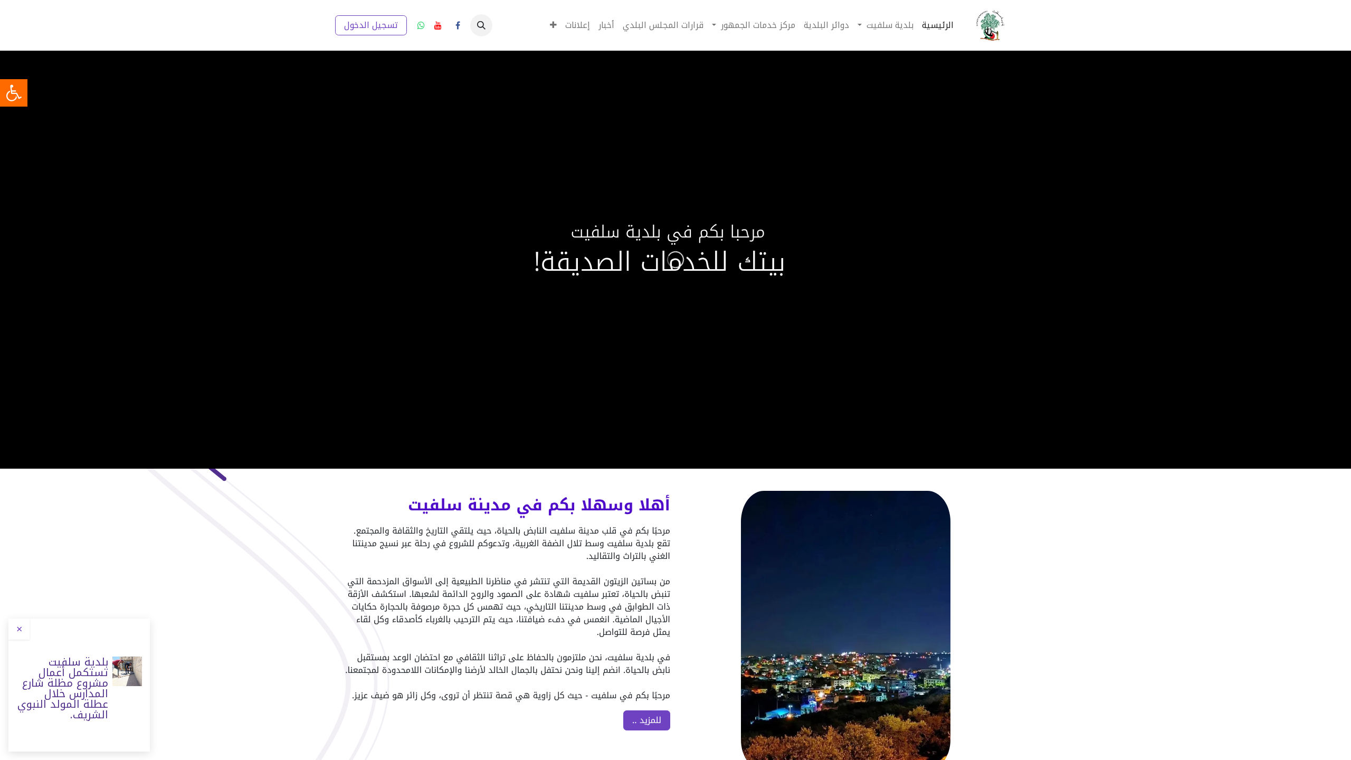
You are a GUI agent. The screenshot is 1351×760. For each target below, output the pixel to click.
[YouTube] (438, 25)
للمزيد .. (646, 720)
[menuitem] (938, 25)
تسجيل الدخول (371, 25)
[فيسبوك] (457, 25)
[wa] (421, 25)
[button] (481, 25)
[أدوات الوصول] (13, 93)
